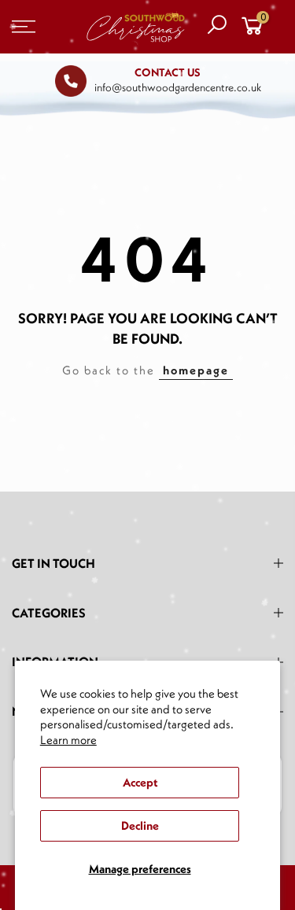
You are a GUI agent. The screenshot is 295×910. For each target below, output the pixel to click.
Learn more (68, 739)
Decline (140, 825)
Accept (140, 782)
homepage (196, 370)
